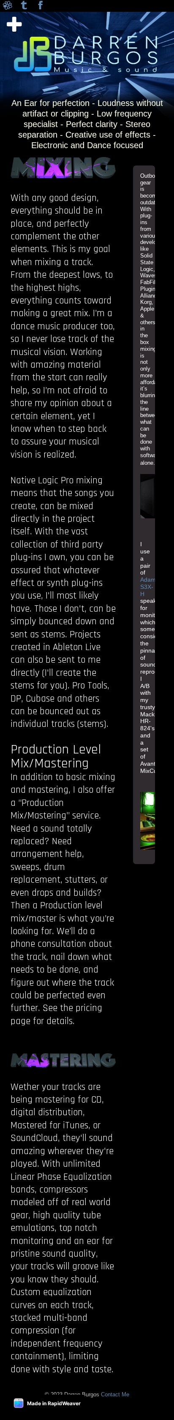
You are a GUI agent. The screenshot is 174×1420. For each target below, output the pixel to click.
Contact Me (115, 1394)
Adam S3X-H (148, 586)
